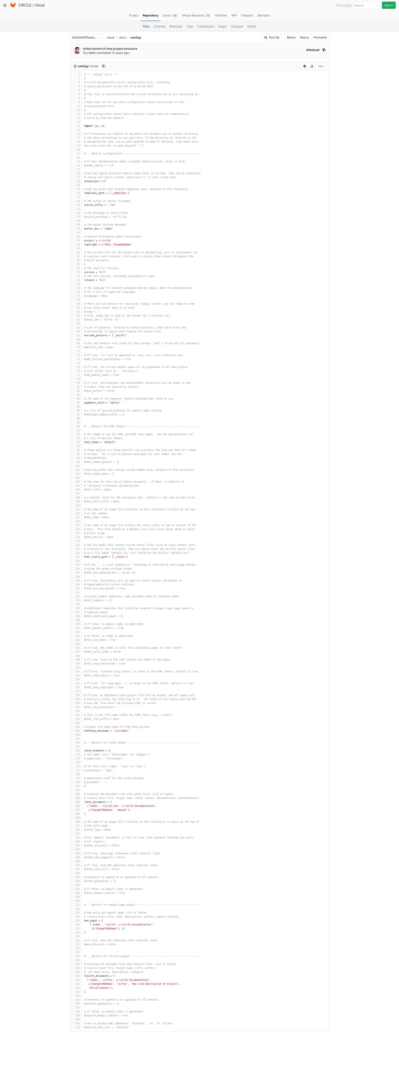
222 (77, 948)
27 (78, 177)
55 (78, 288)
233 (77, 991)
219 (77, 936)
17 (78, 137)
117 (77, 533)
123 (77, 556)
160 (77, 703)
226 (77, 964)
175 (77, 762)
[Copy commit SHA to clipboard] (324, 50)
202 (77, 869)
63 (78, 319)
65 (78, 327)
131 (77, 588)
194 (77, 837)
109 (77, 501)
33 (78, 201)
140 (77, 624)
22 (78, 157)
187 (77, 809)
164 (77, 719)
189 (77, 817)
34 (78, 205)
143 (77, 635)
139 (77, 620)
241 (77, 1023)
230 (77, 979)
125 (77, 564)
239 (77, 1015)
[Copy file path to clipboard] (103, 66)
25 (78, 169)
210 (77, 900)
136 (77, 608)
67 (78, 335)
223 (77, 952)
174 (77, 758)
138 (77, 616)
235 (77, 999)
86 (78, 410)
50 (78, 268)
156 (77, 687)
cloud (39, 5)
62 (78, 315)
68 (78, 339)
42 (78, 236)
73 (78, 359)
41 (78, 232)
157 (77, 691)
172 (77, 750)
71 (78, 351)
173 (77, 754)
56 (78, 292)
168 (77, 734)
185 (77, 802)
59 (78, 303)
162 (77, 711)
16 (78, 133)
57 (78, 295)
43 (78, 240)
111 (77, 509)
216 (77, 924)
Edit (320, 66)
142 (77, 632)
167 (77, 730)
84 (78, 402)
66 (78, 331)
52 (78, 276)
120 (77, 545)
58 (78, 299)
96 (78, 450)
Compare (237, 26)
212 (77, 908)
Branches (176, 26)
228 (77, 972)
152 (77, 671)
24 (78, 165)
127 (77, 572)
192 (77, 829)
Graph (222, 26)
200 (77, 861)
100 (77, 465)
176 (77, 766)
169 (77, 738)
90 (78, 426)
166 (77, 726)
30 (78, 189)
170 (77, 742)
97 (78, 454)
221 (77, 944)
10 (78, 110)
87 (78, 414)
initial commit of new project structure (110, 48)
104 (77, 481)
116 (77, 529)
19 (78, 145)
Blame (291, 37)
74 (78, 363)
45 (78, 248)
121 (77, 549)
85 (78, 406)
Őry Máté (89, 53)
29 (78, 185)
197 (77, 849)
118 (77, 537)
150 (77, 663)
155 (77, 683)
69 (78, 343)
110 (77, 505)
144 (77, 639)
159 (77, 699)
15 (78, 129)
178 (77, 774)
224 (77, 956)
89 (78, 422)
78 (78, 378)
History (304, 37)
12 (78, 118)
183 (77, 794)
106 (77, 489)
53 (78, 280)
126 (77, 568)
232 (77, 987)
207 (77, 889)
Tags (189, 26)
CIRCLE (25, 5)
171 (77, 746)
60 (78, 307)
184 (77, 798)
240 (77, 1019)
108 (77, 497)
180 (77, 782)
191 (77, 825)
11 (78, 114)
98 (78, 458)
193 (77, 833)
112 (77, 513)
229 (77, 976)
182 (77, 790)
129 (77, 580)
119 (77, 541)
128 (77, 576)
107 (77, 493)
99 (78, 462)
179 (77, 778)
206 (77, 885)
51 (78, 272)
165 (77, 722)
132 (77, 592)
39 (78, 224)
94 (78, 442)
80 (78, 386)
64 (78, 323)
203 (77, 873)
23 (78, 161)
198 (77, 853)
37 (78, 216)
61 (78, 311)
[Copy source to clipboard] (305, 66)
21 (78, 153)
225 (77, 960)
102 (77, 473)
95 (78, 446)
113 (77, 517)
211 (77, 904)
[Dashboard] (13, 7)
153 (77, 675)
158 (77, 695)
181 (77, 786)
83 (78, 398)
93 (78, 438)
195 (77, 841)
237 (77, 1007)
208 (77, 892)
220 (77, 940)
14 (78, 125)
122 (77, 552)
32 (78, 197)
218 (77, 932)
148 (77, 655)
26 (78, 173)
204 (77, 877)
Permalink (320, 37)
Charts (251, 26)
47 (78, 256)
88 (78, 418)
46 (78, 252)
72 (78, 355)
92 (78, 434)
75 (78, 367)
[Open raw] (311, 66)
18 (78, 141)
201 (77, 865)
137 (77, 612)
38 (78, 220)
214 (77, 916)
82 (78, 394)
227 (77, 968)
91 (78, 430)
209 (77, 896)
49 (78, 264)
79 (78, 382)
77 (78, 375)
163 (77, 715)
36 (78, 212)
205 (77, 881)
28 (78, 181)
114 (77, 521)
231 (77, 983)
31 (78, 193)
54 (78, 284)
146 (77, 647)
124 (77, 560)
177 (77, 770)
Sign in (388, 5)
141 (77, 628)
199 (77, 857)
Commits (159, 26)
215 (77, 920)
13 (78, 121)
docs (122, 37)
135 (77, 604)
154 (77, 679)
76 (78, 371)
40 (78, 228)
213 (77, 912)
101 (77, 469)
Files (146, 26)
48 (78, 260)
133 (77, 596)
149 (77, 659)
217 (77, 928)
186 (77, 806)
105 (77, 485)
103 (77, 477)
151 (77, 667)
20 (78, 149)
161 (77, 707)
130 (77, 584)
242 (77, 1027)
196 (77, 845)
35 (78, 208)
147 (77, 651)
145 (77, 643)
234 (77, 995)
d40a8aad (312, 50)
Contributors (205, 26)
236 (77, 1003)
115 (77, 525)
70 (78, 347)
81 (78, 390)
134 (77, 600)
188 (77, 813)
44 (78, 244)
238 (77, 1011)
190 (77, 821)
